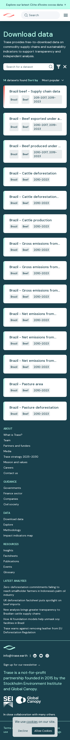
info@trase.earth (16, 656)
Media (7, 451)
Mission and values (15, 462)
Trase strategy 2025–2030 (21, 456)
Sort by (33, 80)
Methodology (12, 530)
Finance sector (13, 493)
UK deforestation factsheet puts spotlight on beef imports (32, 602)
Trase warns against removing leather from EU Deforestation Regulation (33, 630)
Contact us (11, 473)
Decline (23, 731)
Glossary (9, 572)
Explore (8, 524)
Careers (8, 467)
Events (8, 566)
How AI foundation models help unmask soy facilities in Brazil (32, 621)
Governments (12, 488)
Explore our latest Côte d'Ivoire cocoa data (34, 4)
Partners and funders (17, 445)
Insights (8, 550)
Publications (11, 561)
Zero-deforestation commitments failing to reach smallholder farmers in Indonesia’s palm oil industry (35, 591)
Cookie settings (56, 730)
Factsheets (11, 556)
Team (7, 440)
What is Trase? (13, 435)
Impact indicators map (18, 535)
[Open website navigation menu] (65, 15)
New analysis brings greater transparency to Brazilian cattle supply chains (32, 611)
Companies (11, 499)
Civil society (11, 504)
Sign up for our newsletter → (22, 664)
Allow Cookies (43, 731)
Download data (13, 519)
